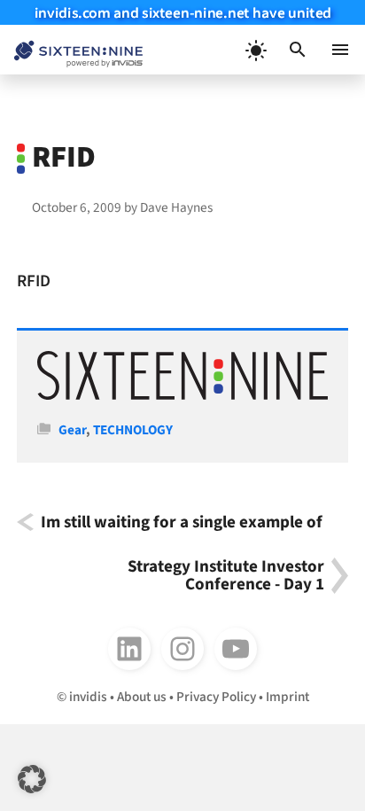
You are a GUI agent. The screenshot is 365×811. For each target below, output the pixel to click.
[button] (297, 49)
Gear (72, 430)
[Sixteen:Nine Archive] (182, 395)
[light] (255, 49)
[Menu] (340, 49)
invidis (88, 696)
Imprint (287, 696)
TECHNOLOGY (133, 430)
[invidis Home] (71, 50)
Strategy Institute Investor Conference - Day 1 (226, 576)
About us (142, 696)
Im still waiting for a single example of (181, 522)
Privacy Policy (216, 696)
